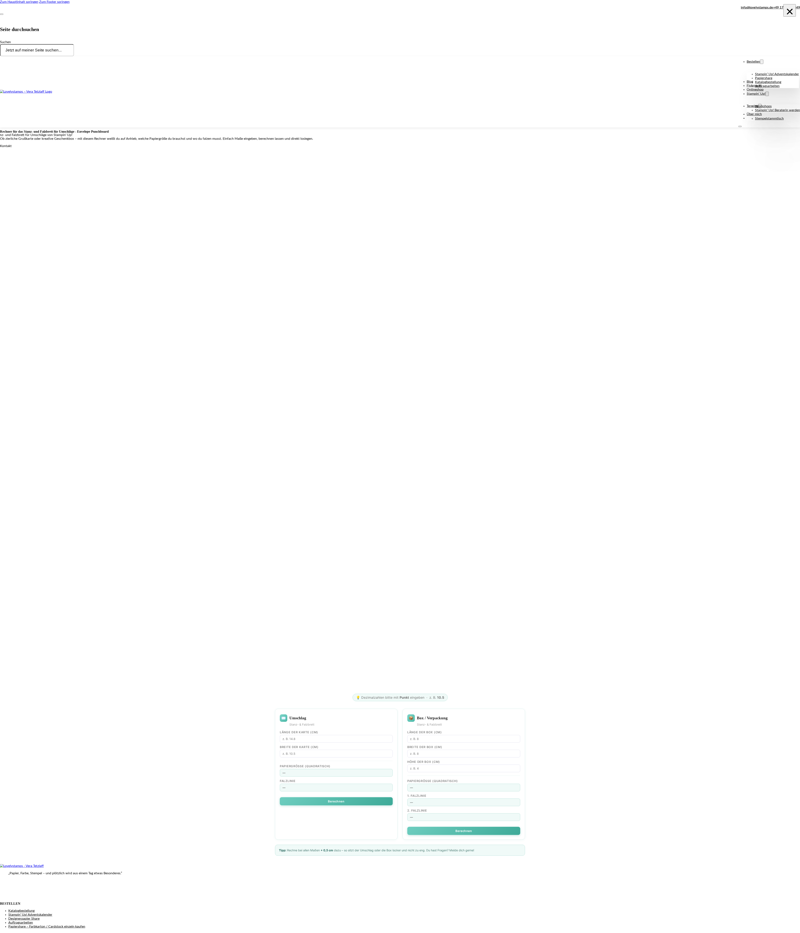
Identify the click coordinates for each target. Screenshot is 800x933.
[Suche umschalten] (1, 14)
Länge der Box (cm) (424, 732)
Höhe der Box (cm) (423, 761)
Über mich (754, 114)
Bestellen (753, 61)
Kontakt (6, 146)
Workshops (763, 106)
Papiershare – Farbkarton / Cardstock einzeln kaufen (46, 926)
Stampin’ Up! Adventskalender (30, 914)
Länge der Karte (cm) (299, 732)
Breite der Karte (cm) (299, 747)
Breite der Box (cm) (424, 747)
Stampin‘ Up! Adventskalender (777, 74)
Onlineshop (755, 89)
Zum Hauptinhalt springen (19, 2)
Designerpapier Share (24, 918)
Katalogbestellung (768, 82)
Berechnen (336, 801)
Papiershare (763, 78)
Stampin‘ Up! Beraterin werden (777, 110)
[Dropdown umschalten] (761, 62)
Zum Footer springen (54, 2)
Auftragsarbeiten (767, 86)
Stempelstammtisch (769, 118)
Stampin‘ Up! (756, 93)
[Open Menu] (740, 126)
